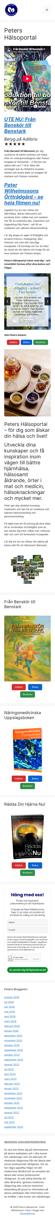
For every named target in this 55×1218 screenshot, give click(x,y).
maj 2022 (9, 1122)
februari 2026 (12, 1026)
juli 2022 (9, 1117)
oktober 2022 (11, 1103)
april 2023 (10, 1074)
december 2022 (13, 1093)
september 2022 (13, 1107)
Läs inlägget (27, 320)
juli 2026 (9, 1002)
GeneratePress (27, 1213)
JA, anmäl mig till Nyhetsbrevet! (27, 970)
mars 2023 (10, 1079)
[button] (25, 327)
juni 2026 (9, 1006)
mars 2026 (10, 1021)
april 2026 (10, 1016)
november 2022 (13, 1098)
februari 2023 (12, 1083)
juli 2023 (9, 1069)
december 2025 (13, 1035)
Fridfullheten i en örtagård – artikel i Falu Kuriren (27, 288)
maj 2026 (9, 1011)
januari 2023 (11, 1088)
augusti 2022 (11, 1112)
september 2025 (13, 1050)
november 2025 (13, 1040)
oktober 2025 (11, 1045)
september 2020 (13, 1127)
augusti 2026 (11, 997)
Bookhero (41, 342)
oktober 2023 (12, 1055)
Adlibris (13, 342)
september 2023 (13, 1059)
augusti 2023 (11, 1064)
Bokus (26, 342)
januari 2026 (11, 1031)
